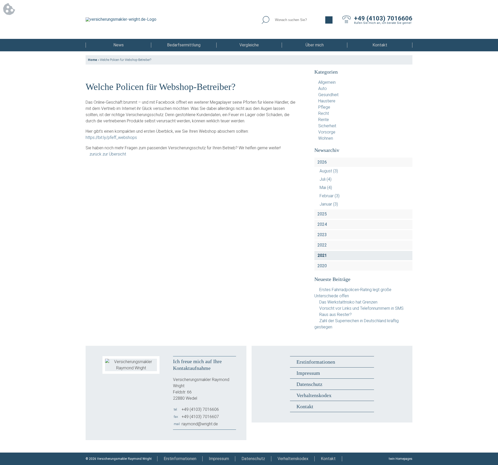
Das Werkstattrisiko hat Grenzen (348, 302)
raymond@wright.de (200, 423)
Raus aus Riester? (335, 314)
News (118, 45)
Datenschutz (309, 384)
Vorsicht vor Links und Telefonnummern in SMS (361, 308)
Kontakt (379, 45)
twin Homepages (400, 459)
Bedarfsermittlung (183, 45)
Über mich (315, 45)
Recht (323, 113)
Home (92, 60)
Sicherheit (327, 125)
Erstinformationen (315, 362)
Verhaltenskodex (313, 395)
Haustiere (326, 100)
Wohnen (325, 138)
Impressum (308, 373)
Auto (322, 88)
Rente (323, 119)
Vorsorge (326, 132)
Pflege (324, 107)
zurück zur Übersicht (107, 154)
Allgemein (327, 82)
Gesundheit (328, 94)
